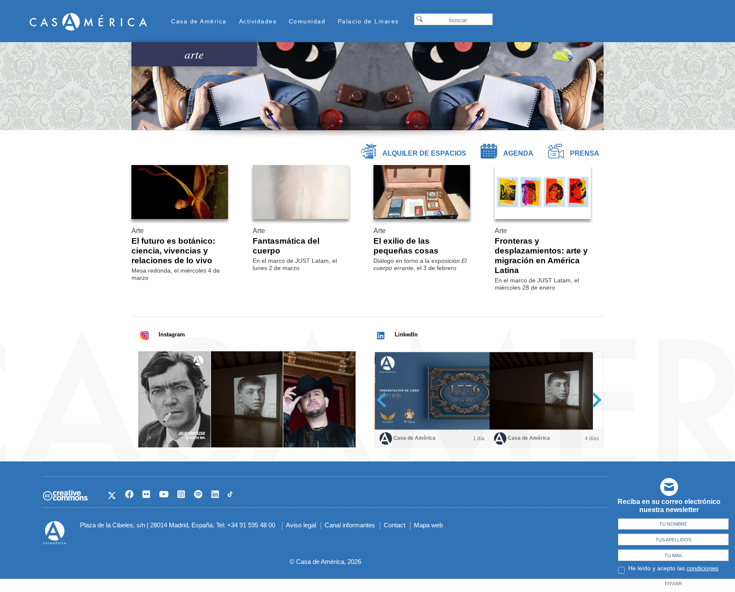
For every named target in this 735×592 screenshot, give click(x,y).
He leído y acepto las (673, 568)
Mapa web (428, 525)
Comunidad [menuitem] (307, 21)
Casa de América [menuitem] (199, 21)
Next (594, 400)
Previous (384, 400)
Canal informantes (350, 525)
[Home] (88, 21)
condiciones (702, 568)
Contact (394, 525)
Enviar (673, 583)
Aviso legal (301, 525)
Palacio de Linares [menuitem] (368, 21)
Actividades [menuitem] (258, 21)
